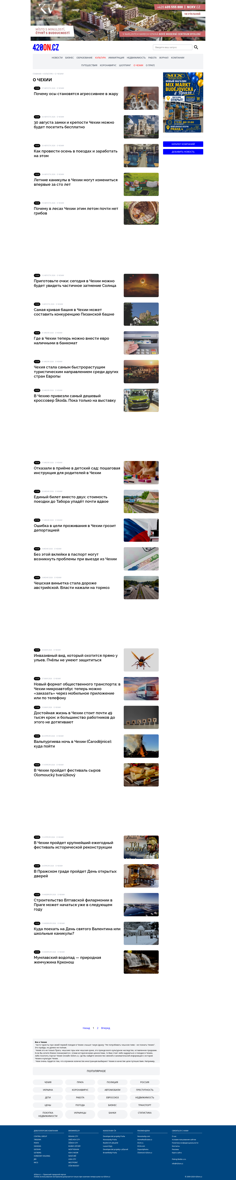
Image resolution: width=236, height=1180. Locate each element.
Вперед (105, 1028)
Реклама (175, 1149)
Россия (144, 1082)
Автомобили (112, 1089)
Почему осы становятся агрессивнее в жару (76, 93)
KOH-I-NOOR (73, 1153)
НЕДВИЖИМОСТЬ (136, 57)
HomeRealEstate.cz (144, 1139)
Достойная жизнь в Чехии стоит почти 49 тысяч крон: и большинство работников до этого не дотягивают (74, 717)
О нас (174, 1136)
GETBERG (37, 1153)
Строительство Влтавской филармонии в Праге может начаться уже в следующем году (73, 905)
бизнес (112, 1105)
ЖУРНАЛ (163, 57)
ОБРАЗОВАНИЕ (84, 57)
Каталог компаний (183, 144)
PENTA (36, 1143)
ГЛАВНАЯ (37, 73)
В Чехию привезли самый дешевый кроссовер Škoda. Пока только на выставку (75, 398)
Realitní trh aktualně (110, 1143)
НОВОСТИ (57, 57)
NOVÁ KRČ (72, 1156)
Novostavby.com (143, 1136)
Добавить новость (183, 151)
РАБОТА (152, 57)
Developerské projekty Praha (114, 1136)
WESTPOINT (73, 1162)
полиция (112, 1082)
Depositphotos (142, 1149)
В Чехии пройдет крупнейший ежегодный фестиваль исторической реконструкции (73, 845)
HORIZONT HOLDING (42, 1156)
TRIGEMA (37, 1139)
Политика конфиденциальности (185, 1143)
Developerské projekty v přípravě (115, 1149)
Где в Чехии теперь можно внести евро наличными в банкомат (71, 340)
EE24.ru (140, 1143)
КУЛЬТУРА (100, 57)
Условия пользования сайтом (184, 1139)
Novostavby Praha (110, 1139)
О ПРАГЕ (150, 65)
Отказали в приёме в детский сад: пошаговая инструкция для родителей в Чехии (77, 470)
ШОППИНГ (125, 65)
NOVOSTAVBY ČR (109, 1131)
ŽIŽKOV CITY (73, 1143)
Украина (48, 1089)
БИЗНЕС (69, 57)
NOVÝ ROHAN (73, 1149)
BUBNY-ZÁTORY (74, 1146)
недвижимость (144, 1097)
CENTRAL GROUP (40, 1136)
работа (80, 1097)
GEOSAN (37, 1149)
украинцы (80, 1112)
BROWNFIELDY (74, 1131)
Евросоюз (112, 1097)
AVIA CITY (72, 1159)
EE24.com (141, 1146)
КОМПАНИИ (177, 57)
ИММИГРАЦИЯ (116, 57)
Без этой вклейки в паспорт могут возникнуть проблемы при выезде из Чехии (75, 556)
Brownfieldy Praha (110, 1153)
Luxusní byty (107, 1146)
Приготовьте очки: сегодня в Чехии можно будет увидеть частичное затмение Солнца (75, 283)
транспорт (144, 1105)
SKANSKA (37, 1146)
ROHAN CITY (73, 1136)
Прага (80, 1082)
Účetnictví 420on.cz (144, 1153)
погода (80, 1105)
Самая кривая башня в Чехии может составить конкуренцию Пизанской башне (74, 312)
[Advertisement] (96, 249)
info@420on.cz (177, 1163)
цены (48, 1105)
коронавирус (80, 1089)
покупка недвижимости (47, 1114)
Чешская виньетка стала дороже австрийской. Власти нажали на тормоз (72, 585)
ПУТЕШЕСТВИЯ (89, 65)
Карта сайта (177, 1153)
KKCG (36, 1162)
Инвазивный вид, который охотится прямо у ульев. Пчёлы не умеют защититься (76, 657)
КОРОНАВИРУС (108, 65)
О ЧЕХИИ (138, 65)
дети (48, 1097)
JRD (35, 1159)
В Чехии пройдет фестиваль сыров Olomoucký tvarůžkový (67, 772)
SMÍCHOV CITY (74, 1139)
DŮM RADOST (73, 1166)
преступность (144, 1089)
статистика (144, 1112)
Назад (86, 1028)
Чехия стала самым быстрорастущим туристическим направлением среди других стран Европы (76, 372)
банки (112, 1112)
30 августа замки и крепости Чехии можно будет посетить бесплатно (74, 124)
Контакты (176, 1146)
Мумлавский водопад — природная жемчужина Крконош (67, 959)
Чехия (47, 1082)
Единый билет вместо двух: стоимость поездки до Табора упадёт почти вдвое (71, 499)
